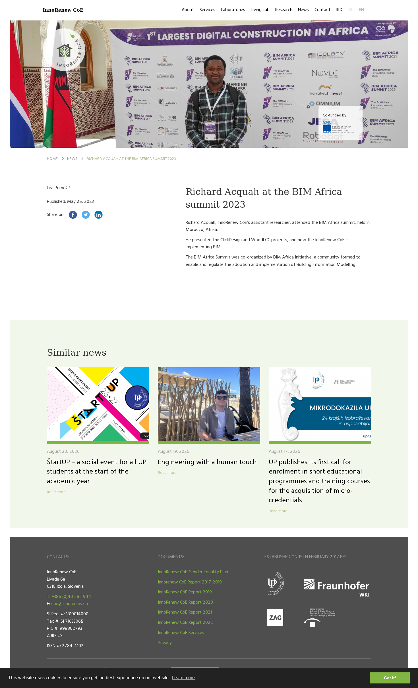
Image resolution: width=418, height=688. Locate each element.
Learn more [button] (183, 677)
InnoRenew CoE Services (181, 633)
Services (207, 10)
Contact (322, 10)
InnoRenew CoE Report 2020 (185, 602)
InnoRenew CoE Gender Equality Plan (193, 572)
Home (52, 159)
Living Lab (260, 10)
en (361, 10)
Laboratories (233, 10)
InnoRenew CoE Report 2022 (185, 622)
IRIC (339, 10)
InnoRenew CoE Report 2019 (185, 592)
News (303, 10)
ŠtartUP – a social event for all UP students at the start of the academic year (96, 472)
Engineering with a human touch (207, 462)
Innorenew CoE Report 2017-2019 (190, 582)
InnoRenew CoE (63, 10)
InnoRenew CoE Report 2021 (185, 612)
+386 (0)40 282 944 (71, 597)
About (188, 10)
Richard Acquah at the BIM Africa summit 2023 (131, 159)
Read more (56, 492)
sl (351, 10)
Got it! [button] (390, 678)
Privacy (165, 643)
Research (283, 10)
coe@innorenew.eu (69, 604)
